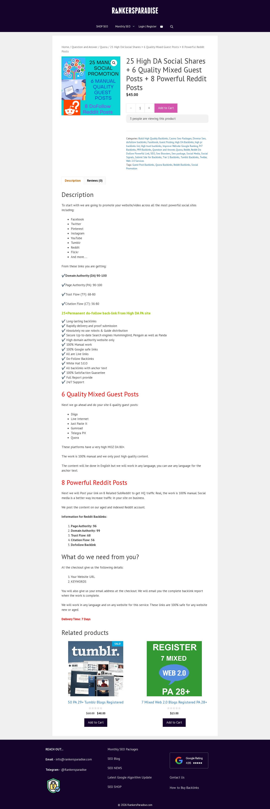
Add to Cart (166, 108)
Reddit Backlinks (182, 164)
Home (65, 47)
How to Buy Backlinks (184, 788)
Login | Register (147, 26)
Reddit (187, 149)
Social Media (193, 153)
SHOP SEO (102, 26)
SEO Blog (114, 759)
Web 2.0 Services (135, 161)
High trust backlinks (151, 146)
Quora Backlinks (163, 164)
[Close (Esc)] (258, 4)
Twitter (203, 157)
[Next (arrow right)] (263, 404)
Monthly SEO (122, 26)
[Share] (266, 4)
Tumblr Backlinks (190, 157)
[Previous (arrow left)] (6, 404)
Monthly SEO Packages (123, 749)
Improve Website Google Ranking (180, 146)
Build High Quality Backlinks (153, 138)
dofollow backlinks (136, 142)
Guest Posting (166, 142)
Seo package (178, 153)
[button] (114, 63)
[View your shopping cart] (161, 26)
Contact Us (177, 777)
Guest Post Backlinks (143, 164)
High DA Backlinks (184, 142)
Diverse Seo (199, 138)
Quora (103, 47)
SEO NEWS (115, 768)
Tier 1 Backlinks (171, 157)
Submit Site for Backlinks (148, 157)
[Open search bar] (172, 26)
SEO (152, 153)
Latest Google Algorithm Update (130, 777)
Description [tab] (73, 181)
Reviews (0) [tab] (94, 181)
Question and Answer (84, 47)
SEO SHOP (115, 787)
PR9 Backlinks (144, 149)
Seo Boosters (163, 153)
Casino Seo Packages (180, 138)
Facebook (153, 142)
